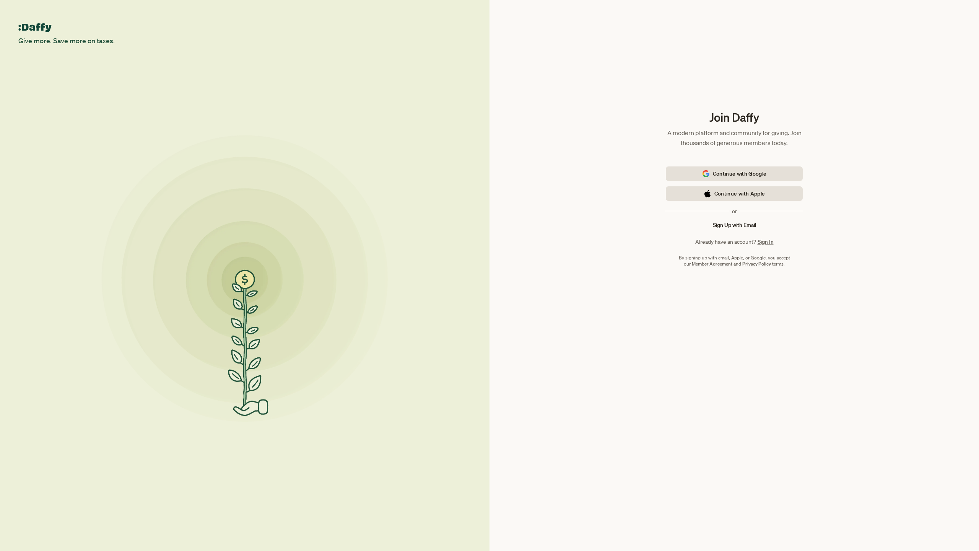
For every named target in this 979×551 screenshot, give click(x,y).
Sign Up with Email (734, 225)
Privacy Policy (756, 264)
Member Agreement (712, 264)
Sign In (766, 241)
